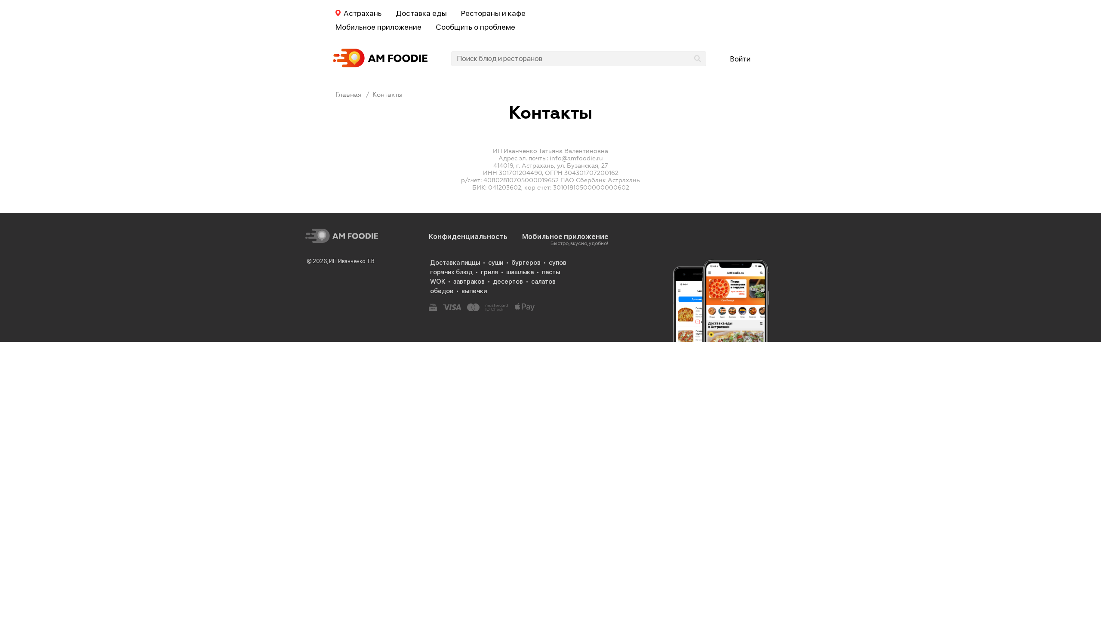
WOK (437, 281)
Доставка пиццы (455, 263)
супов (557, 263)
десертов (508, 281)
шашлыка (520, 272)
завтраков (469, 281)
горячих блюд (451, 272)
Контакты (387, 94)
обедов (441, 291)
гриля (489, 272)
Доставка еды (421, 13)
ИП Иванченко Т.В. (352, 261)
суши (495, 263)
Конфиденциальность (468, 236)
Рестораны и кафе (493, 13)
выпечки (474, 291)
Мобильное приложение (378, 26)
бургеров (526, 263)
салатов (543, 281)
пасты (551, 272)
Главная (348, 94)
